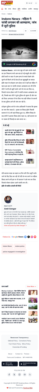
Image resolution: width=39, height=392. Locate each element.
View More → (31, 286)
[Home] (2, 9)
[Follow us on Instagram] (32, 237)
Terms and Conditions (14, 357)
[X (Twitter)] (14, 375)
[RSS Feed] (30, 375)
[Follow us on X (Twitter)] (28, 237)
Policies (26, 354)
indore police (19, 246)
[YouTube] (25, 375)
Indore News (7, 246)
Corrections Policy (25, 341)
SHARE (34, 31)
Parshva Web (27, 388)
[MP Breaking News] (7, 3)
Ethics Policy (26, 344)
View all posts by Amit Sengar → (15, 225)
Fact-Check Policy (15, 344)
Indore (10, 14)
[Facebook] (9, 375)
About (10, 354)
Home (4, 14)
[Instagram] (20, 375)
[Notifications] (36, 3)
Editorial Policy (13, 341)
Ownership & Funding (19, 347)
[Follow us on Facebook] (25, 237)
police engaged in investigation (14, 251)
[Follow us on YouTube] (35, 237)
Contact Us (18, 354)
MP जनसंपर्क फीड (27, 357)
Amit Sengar (12, 31)
